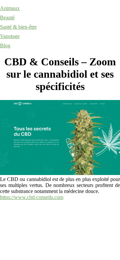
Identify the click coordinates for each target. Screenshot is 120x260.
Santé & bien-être (18, 27)
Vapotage (10, 36)
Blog (5, 45)
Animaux (10, 8)
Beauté (7, 17)
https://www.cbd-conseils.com (31, 197)
